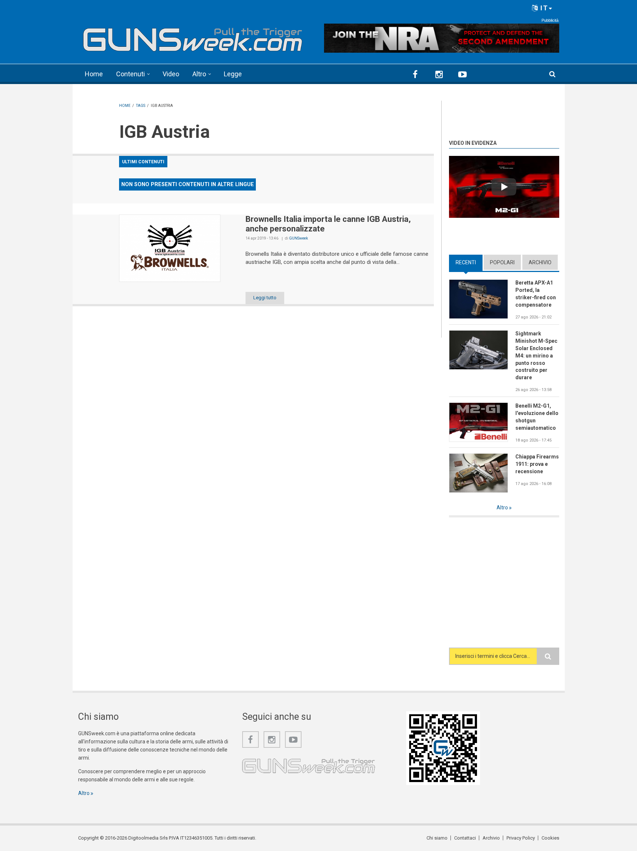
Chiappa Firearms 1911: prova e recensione (537, 464)
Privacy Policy (521, 838)
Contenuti (130, 74)
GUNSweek (298, 238)
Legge (233, 74)
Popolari (502, 262)
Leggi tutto (264, 297)
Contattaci (465, 838)
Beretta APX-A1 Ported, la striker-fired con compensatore (535, 294)
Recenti (469, 262)
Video (171, 74)
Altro (199, 74)
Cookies (550, 838)
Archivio (540, 262)
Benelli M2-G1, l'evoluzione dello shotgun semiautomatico (536, 417)
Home (94, 74)
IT (543, 8)
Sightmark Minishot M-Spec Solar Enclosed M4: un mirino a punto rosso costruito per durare (536, 355)
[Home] (193, 37)
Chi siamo (437, 838)
